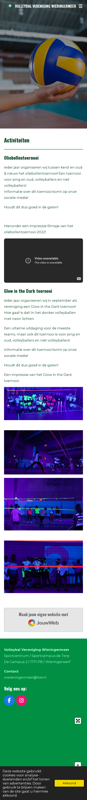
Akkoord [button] (69, 783)
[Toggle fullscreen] (78, 721)
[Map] (43, 746)
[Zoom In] (78, 765)
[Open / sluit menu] (80, 6)
